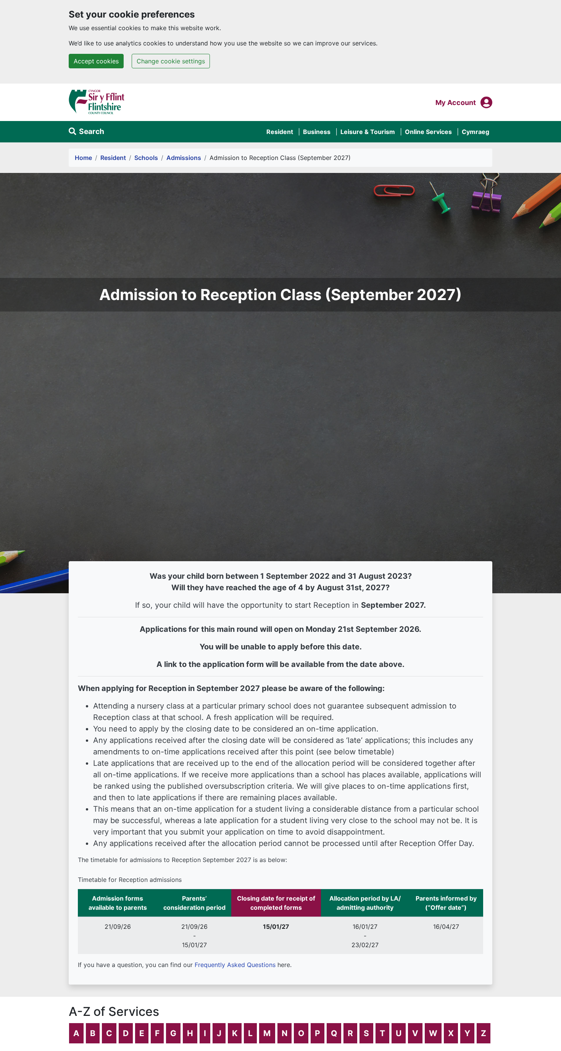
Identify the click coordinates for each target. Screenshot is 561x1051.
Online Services (428, 132)
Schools (146, 157)
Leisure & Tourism (367, 132)
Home (83, 157)
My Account (455, 102)
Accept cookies (96, 61)
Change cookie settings (171, 61)
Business (316, 132)
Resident (279, 132)
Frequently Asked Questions (235, 965)
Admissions (183, 157)
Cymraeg (475, 132)
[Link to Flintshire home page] (97, 101)
